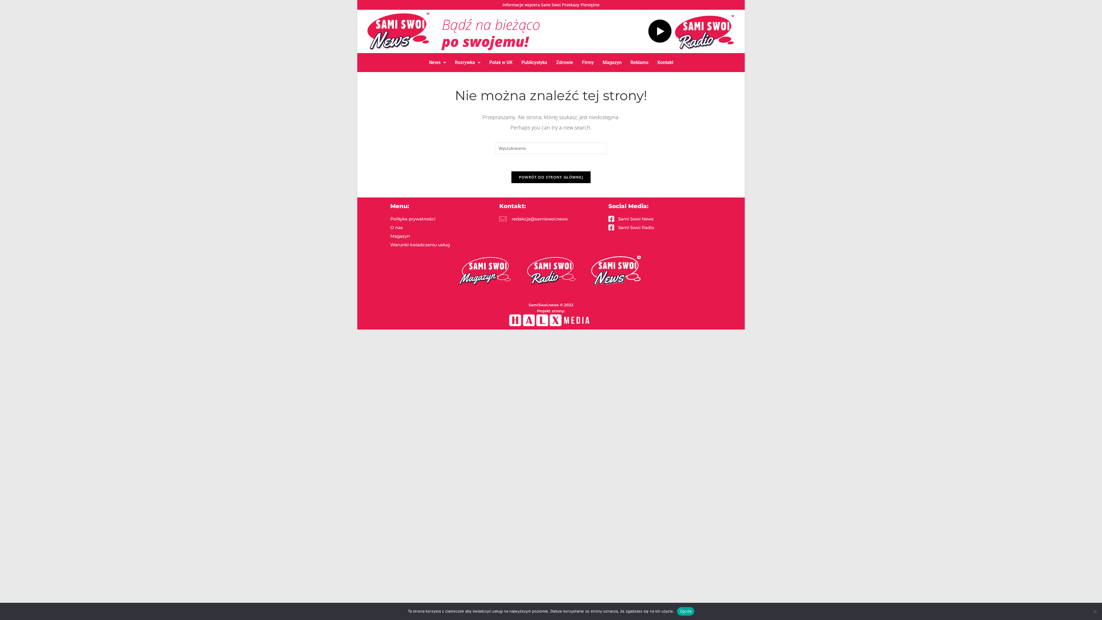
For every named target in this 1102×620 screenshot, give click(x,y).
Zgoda (685, 611)
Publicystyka (534, 62)
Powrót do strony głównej (551, 177)
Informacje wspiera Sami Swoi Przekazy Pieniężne (551, 4)
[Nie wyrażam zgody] (1095, 611)
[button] (437, 62)
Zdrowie (564, 62)
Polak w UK (501, 62)
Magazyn (612, 62)
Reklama (639, 62)
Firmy (588, 62)
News (435, 62)
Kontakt (665, 62)
